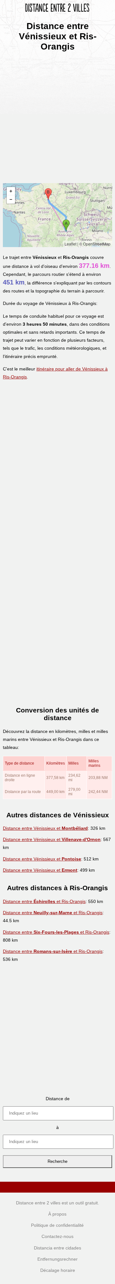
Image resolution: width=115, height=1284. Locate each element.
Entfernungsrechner (57, 1259)
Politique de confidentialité (57, 1225)
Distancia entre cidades (57, 1247)
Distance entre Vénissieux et (45, 828)
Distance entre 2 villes (38, 1202)
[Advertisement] (57, 115)
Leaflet (70, 243)
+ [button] (11, 191)
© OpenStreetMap (95, 243)
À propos (57, 1214)
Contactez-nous (57, 1236)
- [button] (11, 199)
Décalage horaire (57, 1270)
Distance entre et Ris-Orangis (44, 901)
